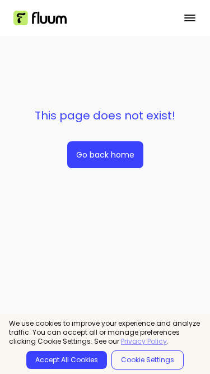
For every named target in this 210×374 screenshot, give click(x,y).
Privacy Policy (144, 341)
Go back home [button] (105, 154)
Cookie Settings (147, 359)
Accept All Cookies (66, 359)
